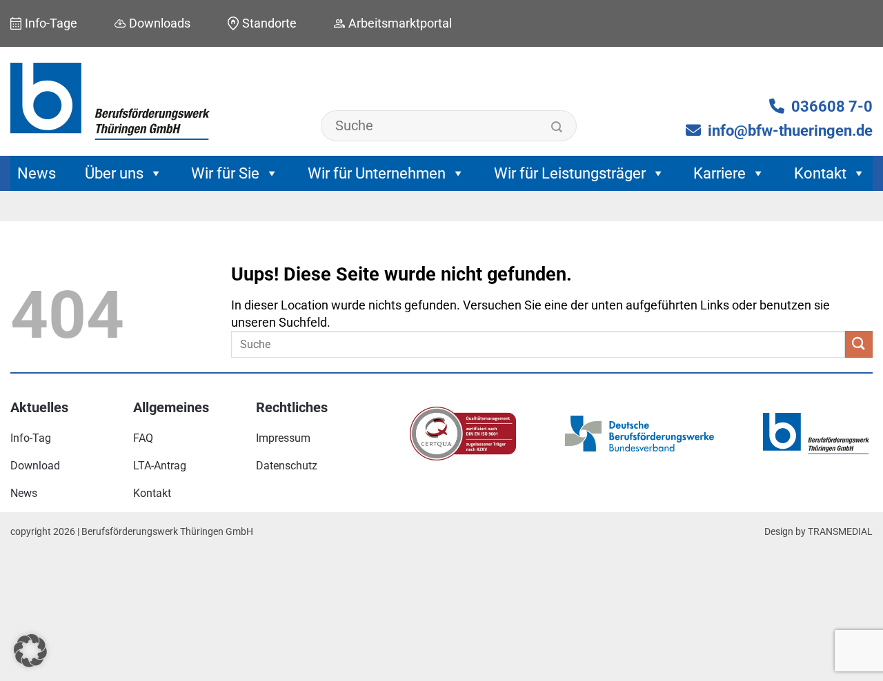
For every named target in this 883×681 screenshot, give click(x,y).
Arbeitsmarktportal (400, 23)
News (36, 173)
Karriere (719, 173)
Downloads (159, 23)
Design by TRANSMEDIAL (818, 532)
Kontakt (820, 173)
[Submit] (557, 127)
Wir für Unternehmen (377, 173)
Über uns (114, 173)
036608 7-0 (832, 106)
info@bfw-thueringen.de (790, 130)
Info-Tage (51, 23)
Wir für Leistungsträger (570, 173)
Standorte (269, 23)
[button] (30, 650)
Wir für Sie (225, 173)
